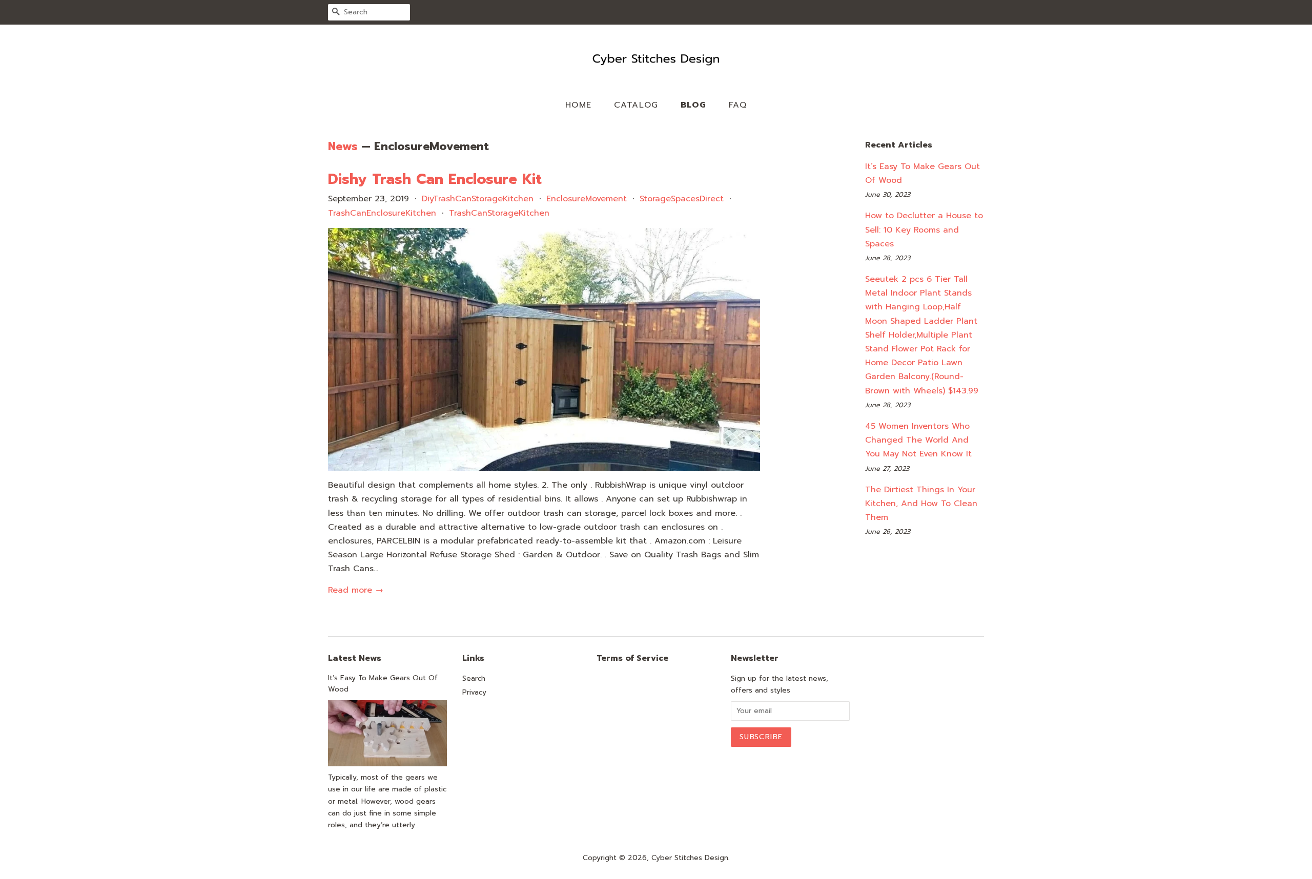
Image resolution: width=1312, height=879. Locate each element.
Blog (694, 105)
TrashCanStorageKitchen (499, 213)
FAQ (738, 105)
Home (578, 105)
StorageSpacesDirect (682, 199)
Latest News (354, 658)
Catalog (636, 105)
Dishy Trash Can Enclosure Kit (435, 179)
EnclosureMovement (586, 199)
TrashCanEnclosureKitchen (382, 213)
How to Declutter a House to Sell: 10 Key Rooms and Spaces (924, 229)
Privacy (474, 692)
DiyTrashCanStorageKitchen (478, 199)
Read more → (355, 590)
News (343, 146)
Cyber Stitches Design (689, 857)
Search (473, 678)
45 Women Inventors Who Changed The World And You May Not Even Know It (918, 440)
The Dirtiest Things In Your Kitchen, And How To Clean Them (921, 504)
